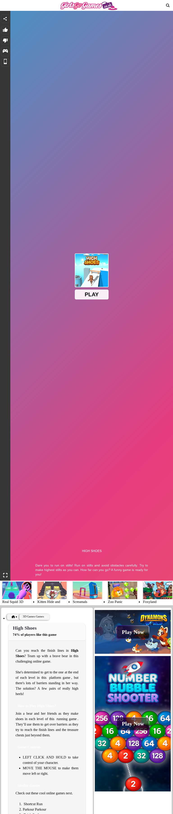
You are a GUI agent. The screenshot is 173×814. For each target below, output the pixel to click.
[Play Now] (133, 653)
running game (67, 719)
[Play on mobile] (5, 62)
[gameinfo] (5, 51)
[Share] (5, 18)
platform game (60, 677)
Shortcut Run (33, 804)
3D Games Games (33, 616)
